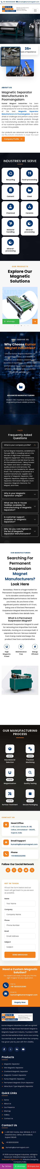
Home (6, 1100)
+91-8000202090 (9, 2)
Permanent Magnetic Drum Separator (19, 1082)
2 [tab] (18, 326)
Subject (7, 942)
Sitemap (7, 1111)
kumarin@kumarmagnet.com (28, 2)
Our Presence (9, 1107)
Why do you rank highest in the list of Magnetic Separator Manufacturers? (17, 531)
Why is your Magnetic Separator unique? (14, 494)
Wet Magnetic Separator (13, 1068)
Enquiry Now (20, 1002)
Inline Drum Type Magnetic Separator (18, 1086)
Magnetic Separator (12, 1064)
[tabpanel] (20, 305)
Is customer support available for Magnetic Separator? (15, 519)
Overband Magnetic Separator (16, 1071)
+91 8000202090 (18, 856)
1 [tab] (15, 326)
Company (8, 909)
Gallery (6, 1115)
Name (6, 899)
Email (6, 931)
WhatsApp (10, 321)
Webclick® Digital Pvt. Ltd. (12, 1159)
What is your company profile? (17, 445)
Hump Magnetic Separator (14, 1079)
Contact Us (8, 1118)
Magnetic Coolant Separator (15, 1075)
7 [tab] (30, 417)
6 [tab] (27, 417)
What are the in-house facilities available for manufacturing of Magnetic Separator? (18, 506)
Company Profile (12, 139)
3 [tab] (21, 326)
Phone (7, 920)
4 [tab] (25, 326)
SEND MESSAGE (20, 954)
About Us (7, 1104)
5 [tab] (28, 326)
